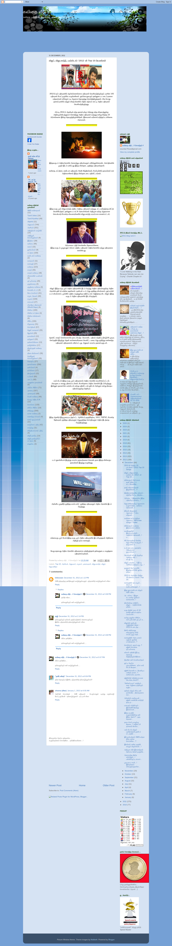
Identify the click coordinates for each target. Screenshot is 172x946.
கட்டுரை (30, 253)
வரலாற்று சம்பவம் (33, 417)
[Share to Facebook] (106, 560)
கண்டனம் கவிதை (34, 256)
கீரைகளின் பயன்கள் (34, 276)
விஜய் (103, 564)
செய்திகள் (31, 327)
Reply (57, 585)
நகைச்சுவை (31, 364)
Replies (61, 590)
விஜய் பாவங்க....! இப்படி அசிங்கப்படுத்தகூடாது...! (134, 564)
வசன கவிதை (32, 414)
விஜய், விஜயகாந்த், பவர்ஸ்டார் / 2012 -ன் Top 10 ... (133, 475)
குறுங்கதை (31, 284)
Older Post (108, 785)
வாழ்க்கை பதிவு (33, 425)
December (129, 463)
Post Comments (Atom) (69, 790)
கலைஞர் (30, 264)
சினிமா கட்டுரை (33, 313)
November (129, 771)
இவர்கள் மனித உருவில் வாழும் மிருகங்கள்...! (132, 745)
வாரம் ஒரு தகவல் (33, 420)
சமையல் (30, 302)
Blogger (111, 940)
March (127, 791)
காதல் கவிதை (32, 273)
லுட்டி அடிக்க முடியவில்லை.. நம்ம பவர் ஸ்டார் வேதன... (134, 665)
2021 (125, 433)
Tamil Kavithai (33, 219)
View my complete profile (130, 152)
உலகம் (29, 247)
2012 (125, 460)
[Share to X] (103, 560)
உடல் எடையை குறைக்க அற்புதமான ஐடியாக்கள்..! (132, 550)
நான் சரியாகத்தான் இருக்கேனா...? (131, 489)
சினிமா (30, 310)
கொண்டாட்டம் (32, 290)
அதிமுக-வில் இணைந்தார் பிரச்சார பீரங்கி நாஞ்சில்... (134, 751)
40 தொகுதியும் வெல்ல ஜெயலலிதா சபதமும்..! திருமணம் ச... (133, 543)
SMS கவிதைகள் (33, 210)
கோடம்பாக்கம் (32, 293)
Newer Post (55, 785)
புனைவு (30, 391)
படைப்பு (30, 379)
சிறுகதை (30, 324)
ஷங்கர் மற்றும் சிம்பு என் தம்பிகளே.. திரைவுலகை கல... (134, 693)
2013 (125, 456)
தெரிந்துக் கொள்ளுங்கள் (32, 357)
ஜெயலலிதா (53, 567)
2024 (125, 427)
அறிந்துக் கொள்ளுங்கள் (32, 237)
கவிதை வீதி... (36, 11)
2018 (125, 443)
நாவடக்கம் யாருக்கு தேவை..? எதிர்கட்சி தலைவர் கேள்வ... (132, 724)
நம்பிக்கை (31, 370)
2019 (125, 440)
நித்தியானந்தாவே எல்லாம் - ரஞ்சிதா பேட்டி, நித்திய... (134, 494)
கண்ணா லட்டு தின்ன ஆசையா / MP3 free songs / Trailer (133, 520)
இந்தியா (30, 241)
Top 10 (58, 564)
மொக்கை (31, 405)
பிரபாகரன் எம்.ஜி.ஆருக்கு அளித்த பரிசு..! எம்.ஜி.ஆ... (133, 557)
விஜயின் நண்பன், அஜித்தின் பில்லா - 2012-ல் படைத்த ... (132, 625)
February (129, 794)
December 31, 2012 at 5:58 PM (98, 594)
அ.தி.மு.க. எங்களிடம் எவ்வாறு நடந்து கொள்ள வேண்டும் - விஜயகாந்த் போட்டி (137, 375)
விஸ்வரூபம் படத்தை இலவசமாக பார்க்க (132, 527)
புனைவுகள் (87, 564)
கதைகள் (30, 261)
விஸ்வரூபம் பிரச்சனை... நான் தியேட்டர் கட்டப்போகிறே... (133, 482)
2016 (125, 446)
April (127, 787)
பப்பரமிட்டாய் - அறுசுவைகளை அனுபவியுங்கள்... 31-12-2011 (136, 397)
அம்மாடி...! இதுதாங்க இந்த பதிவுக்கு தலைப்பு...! (134, 499)
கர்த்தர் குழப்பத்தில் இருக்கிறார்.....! (137, 306)
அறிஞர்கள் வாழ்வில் (34, 231)
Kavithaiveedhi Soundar (34, 137)
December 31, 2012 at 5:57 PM (92, 657)
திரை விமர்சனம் (33, 353)
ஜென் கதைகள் (33, 330)
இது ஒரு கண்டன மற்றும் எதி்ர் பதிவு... (136, 352)
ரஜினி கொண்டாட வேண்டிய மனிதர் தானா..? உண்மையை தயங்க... (134, 673)
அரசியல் (65, 564)
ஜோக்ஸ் (30, 333)
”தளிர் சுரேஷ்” (60, 676)
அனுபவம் (72, 564)
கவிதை (30, 267)
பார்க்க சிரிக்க (32, 388)
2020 (125, 436)
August (128, 781)
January (128, 797)
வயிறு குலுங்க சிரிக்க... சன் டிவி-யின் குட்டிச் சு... (134, 619)
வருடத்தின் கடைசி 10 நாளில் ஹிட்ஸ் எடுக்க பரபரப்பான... (132, 612)
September (129, 777)
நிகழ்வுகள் (31, 373)
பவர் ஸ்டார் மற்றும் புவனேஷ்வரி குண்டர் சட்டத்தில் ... (132, 732)
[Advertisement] (81, 764)
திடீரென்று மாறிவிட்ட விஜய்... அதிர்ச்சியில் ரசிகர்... (132, 605)
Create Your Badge (33, 144)
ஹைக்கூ (30, 444)
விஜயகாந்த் (96, 564)
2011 (125, 801)
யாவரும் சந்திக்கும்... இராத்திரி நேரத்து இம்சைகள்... (132, 707)
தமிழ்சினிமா (31, 345)
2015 (125, 450)
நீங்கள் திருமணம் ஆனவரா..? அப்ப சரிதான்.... (131, 513)
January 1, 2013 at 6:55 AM (78, 691)
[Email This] (99, 560)
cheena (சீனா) (61, 691)
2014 (125, 453)
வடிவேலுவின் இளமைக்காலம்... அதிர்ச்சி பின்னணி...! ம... (133, 534)
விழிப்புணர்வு (32, 436)
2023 (125, 430)
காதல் (29, 270)
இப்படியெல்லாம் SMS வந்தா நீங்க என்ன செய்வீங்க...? (134, 739)
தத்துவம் (30, 339)
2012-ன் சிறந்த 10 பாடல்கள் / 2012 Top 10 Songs (134, 467)
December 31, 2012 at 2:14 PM (71, 616)
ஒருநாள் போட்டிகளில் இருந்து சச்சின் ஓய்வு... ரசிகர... (133, 570)
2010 (125, 805)
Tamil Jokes (32, 216)
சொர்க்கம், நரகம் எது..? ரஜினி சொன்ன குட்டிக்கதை (133, 647)
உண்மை (30, 244)
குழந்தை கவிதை (33, 287)
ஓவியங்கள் (31, 250)
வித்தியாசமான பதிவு (35, 431)
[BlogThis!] (101, 560)
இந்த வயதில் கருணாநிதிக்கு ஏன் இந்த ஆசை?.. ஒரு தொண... (132, 716)
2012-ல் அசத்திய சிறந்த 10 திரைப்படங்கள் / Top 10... (134, 577)
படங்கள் (30, 376)
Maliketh (94, 940)
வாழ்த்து (30, 428)
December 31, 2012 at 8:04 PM (78, 676)
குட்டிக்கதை (31, 281)
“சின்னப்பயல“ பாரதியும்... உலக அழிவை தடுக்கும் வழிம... (133, 685)
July (126, 784)
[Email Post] (94, 560)
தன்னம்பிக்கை (32, 342)
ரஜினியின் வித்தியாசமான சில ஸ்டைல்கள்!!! (133, 679)
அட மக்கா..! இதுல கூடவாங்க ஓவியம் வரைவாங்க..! (132, 598)
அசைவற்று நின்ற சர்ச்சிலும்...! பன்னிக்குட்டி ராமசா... (133, 757)
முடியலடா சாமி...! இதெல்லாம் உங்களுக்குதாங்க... (132, 765)
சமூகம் (79, 564)
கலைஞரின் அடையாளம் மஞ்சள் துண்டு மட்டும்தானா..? (133, 640)
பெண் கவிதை (32, 397)
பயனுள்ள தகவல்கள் (34, 382)
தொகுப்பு (30, 361)
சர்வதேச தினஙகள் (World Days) (34, 306)
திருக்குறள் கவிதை (34, 348)
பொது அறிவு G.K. (34, 400)
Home (82, 785)
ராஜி (56, 616)
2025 (125, 423)
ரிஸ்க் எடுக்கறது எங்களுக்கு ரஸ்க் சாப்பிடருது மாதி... (131, 632)
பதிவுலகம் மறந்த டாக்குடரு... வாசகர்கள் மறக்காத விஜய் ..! (137, 330)
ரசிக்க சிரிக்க (32, 408)
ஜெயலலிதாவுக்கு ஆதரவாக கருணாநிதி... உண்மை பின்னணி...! (134, 506)
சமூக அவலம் (32, 296)
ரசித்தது (30, 411)
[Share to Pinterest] (108, 560)
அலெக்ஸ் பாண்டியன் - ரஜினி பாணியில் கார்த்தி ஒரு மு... (134, 700)
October (128, 774)
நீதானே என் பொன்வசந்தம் (134, 660)
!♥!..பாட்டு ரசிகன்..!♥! (32, 181)
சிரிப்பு (29, 321)
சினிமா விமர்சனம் (34, 316)
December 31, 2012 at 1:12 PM (76, 578)
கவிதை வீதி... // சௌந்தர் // (71, 594)
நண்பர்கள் (31, 367)
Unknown (59, 578)
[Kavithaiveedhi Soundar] (29, 142)
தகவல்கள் (31, 336)
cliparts (30, 222)
